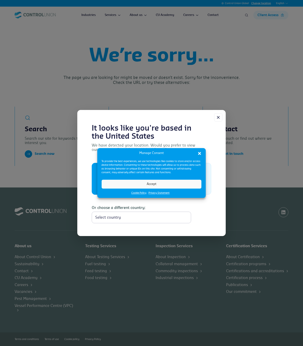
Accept (151, 184)
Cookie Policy (138, 193)
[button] (199, 153)
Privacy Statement (159, 193)
